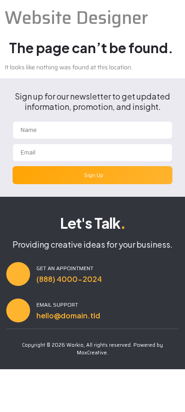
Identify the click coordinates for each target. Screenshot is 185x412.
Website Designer (76, 18)
